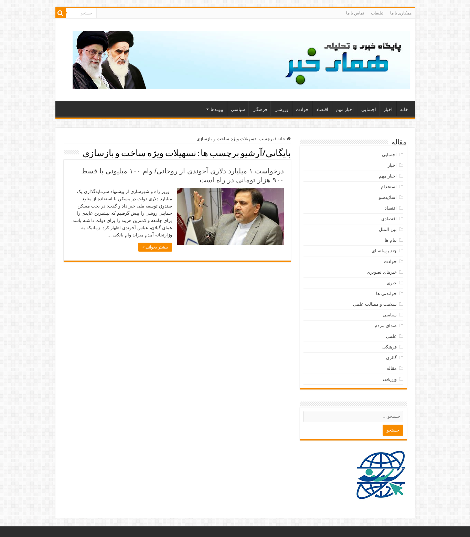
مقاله (392, 368)
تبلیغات (377, 13)
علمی (391, 336)
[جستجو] (60, 13)
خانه (404, 109)
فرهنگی (260, 109)
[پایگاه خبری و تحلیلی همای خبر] (241, 58)
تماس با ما (355, 13)
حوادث (302, 109)
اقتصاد (322, 109)
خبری (392, 282)
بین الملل (388, 229)
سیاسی (238, 109)
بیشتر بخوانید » (155, 247)
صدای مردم (386, 325)
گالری (391, 357)
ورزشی (281, 109)
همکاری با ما (401, 13)
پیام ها (391, 240)
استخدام (389, 186)
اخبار (388, 109)
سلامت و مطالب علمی (375, 304)
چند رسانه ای (384, 250)
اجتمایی (368, 109)
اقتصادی (389, 218)
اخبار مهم (345, 109)
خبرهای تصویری (382, 272)
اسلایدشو (388, 197)
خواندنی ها (386, 293)
